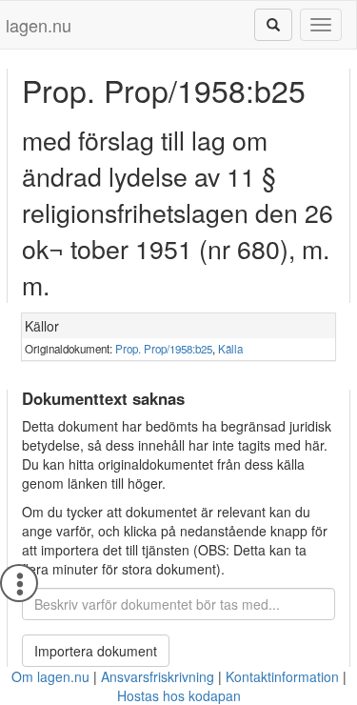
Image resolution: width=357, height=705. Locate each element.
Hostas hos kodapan (179, 695)
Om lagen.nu (50, 676)
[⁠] (273, 25)
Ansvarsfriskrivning (157, 676)
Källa (230, 348)
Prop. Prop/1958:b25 (163, 348)
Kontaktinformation (282, 676)
